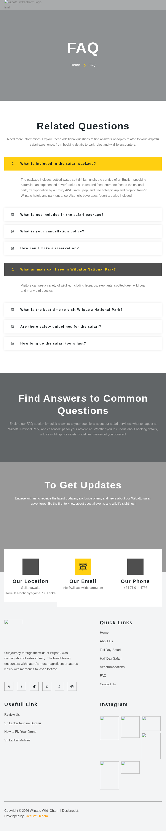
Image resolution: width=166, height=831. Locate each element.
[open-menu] (158, 5)
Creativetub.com (36, 816)
